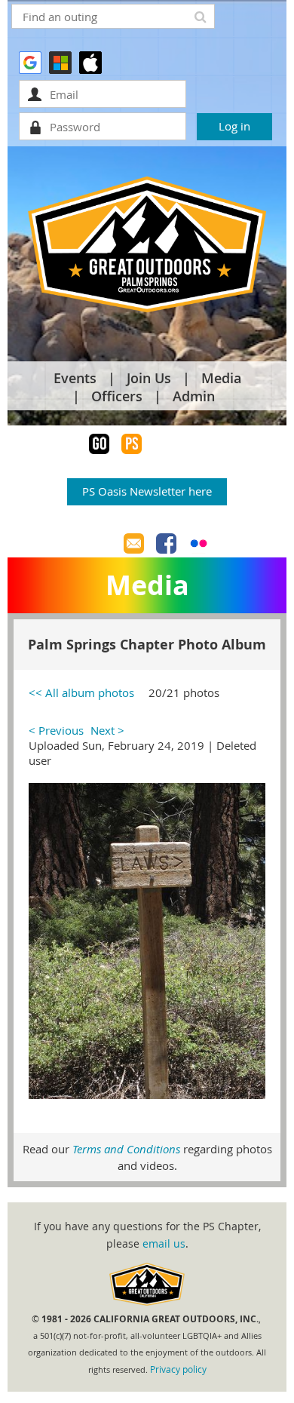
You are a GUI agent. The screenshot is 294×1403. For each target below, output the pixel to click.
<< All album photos (81, 692)
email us (163, 1243)
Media (221, 378)
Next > (107, 730)
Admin (194, 396)
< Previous (56, 730)
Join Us (149, 378)
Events (75, 378)
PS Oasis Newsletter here (147, 491)
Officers (116, 396)
